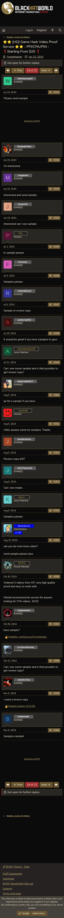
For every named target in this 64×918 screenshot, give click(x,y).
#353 (56, 481)
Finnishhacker (14, 57)
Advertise (8, 878)
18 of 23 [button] (32, 70)
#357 (56, 624)
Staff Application (12, 874)
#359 (56, 693)
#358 (56, 660)
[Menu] (3, 30)
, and (27, 636)
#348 (56, 333)
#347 (56, 304)
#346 (56, 275)
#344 (56, 217)
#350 (56, 395)
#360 (56, 730)
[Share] (50, 92)
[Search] (60, 30)
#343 (56, 188)
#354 (56, 510)
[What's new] (52, 30)
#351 (56, 423)
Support (7, 888)
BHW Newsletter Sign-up (18, 883)
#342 (56, 160)
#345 (56, 246)
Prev (19, 70)
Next (44, 70)
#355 (56, 540)
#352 (56, 452)
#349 (56, 362)
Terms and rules (12, 893)
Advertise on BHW (32, 121)
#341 (56, 92)
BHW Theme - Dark (17, 867)
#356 (56, 576)
